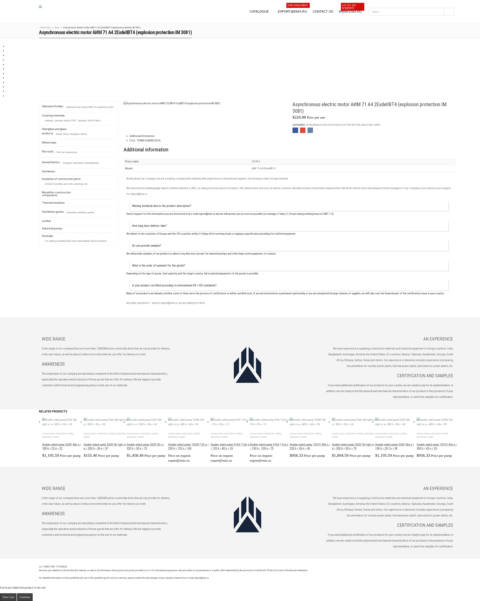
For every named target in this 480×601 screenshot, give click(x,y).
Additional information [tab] (142, 136)
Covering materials (71, 118)
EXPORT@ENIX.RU (293, 10)
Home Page (45, 27)
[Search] (449, 11)
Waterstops (49, 142)
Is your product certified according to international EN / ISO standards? (174, 285)
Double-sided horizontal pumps (58, 434)
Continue (25, 597)
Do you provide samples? (146, 245)
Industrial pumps (371, 125)
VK (310, 130)
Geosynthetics (70, 162)
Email (302, 130)
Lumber (46, 220)
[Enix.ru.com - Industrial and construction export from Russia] (58, 11)
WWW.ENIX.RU (350, 10)
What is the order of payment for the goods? (158, 265)
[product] (63, 422)
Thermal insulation (53, 202)
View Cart (8, 597)
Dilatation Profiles (77, 106)
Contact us (323, 11)
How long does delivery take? (149, 226)
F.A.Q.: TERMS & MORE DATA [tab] (145, 140)
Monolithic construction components (56, 194)
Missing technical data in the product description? (161, 206)
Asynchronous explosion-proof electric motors (333, 125)
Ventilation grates (68, 212)
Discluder (74, 238)
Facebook (295, 130)
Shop (57, 27)
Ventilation (48, 171)
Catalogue (259, 11)
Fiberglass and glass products (64, 131)
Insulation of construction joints (65, 181)
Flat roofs (59, 152)
